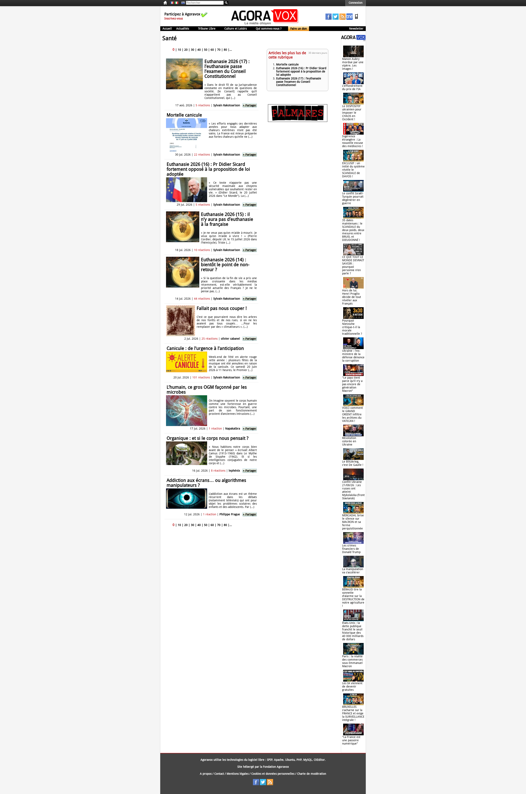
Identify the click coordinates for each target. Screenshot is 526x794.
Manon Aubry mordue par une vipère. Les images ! (352, 63)
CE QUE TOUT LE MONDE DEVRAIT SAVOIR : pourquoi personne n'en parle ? (353, 265)
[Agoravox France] (172, 2)
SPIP (269, 759)
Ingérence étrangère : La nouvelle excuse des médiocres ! (352, 141)
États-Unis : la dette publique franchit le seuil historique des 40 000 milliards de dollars (352, 631)
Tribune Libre (207, 28)
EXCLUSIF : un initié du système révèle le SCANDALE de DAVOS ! (353, 170)
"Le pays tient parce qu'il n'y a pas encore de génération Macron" (352, 384)
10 (179, 49)
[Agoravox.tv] (353, 40)
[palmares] (297, 121)
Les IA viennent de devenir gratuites (352, 686)
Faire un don (298, 28)
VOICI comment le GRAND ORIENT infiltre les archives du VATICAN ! (352, 414)
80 (225, 49)
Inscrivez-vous (173, 18)
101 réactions (201, 377)
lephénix (234, 470)
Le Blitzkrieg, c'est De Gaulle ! (352, 463)
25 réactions (210, 338)
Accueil (167, 28)
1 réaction (215, 428)
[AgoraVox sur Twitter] (335, 18)
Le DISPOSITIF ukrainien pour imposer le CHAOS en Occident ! (351, 112)
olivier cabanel (230, 338)
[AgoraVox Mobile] (356, 18)
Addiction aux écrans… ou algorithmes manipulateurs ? (206, 483)
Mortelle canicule (184, 115)
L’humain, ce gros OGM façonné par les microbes (207, 390)
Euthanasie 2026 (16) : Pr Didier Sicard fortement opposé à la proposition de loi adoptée (208, 169)
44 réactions (202, 298)
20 (186, 49)
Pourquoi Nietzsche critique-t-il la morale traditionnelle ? (352, 327)
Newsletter (356, 28)
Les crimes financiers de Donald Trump (351, 549)
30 (192, 49)
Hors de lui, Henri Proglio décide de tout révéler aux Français (351, 297)
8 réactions (218, 470)
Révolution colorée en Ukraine (349, 441)
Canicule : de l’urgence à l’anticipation (205, 348)
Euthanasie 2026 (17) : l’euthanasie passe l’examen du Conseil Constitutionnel (227, 69)
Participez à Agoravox (182, 14)
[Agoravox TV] (182, 2)
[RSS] (342, 18)
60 (212, 49)
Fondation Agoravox (276, 766)
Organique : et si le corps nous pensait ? (207, 438)
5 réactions (203, 105)
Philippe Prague (229, 514)
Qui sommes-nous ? (268, 28)
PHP (299, 759)
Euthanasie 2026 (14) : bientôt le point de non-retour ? (225, 264)
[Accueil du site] (265, 24)
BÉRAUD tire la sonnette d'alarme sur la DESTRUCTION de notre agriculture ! (353, 597)
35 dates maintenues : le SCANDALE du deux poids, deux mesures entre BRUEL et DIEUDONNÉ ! (353, 230)
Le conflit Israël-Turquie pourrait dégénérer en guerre (352, 198)
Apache (279, 759)
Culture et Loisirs (235, 28)
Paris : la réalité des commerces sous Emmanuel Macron (352, 661)
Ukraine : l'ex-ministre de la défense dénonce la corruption (353, 355)
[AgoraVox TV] (349, 18)
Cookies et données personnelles (272, 773)
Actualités (182, 28)
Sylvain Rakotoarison (226, 105)
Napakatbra (232, 428)
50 (205, 49)
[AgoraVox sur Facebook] (328, 18)
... (231, 49)
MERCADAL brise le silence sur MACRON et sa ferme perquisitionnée (353, 522)
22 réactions (202, 154)
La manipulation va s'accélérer (352, 570)
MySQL (307, 759)
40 (199, 49)
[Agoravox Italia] (176, 2)
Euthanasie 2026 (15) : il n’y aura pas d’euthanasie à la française (227, 219)
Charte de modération (311, 773)
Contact (219, 773)
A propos (206, 773)
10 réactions (202, 250)
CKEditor (319, 759)
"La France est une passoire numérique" (351, 740)
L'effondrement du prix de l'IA (352, 87)
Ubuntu (290, 759)
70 (218, 49)
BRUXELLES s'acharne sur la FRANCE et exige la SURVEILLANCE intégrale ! (353, 713)
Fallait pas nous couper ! (222, 308)
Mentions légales (238, 773)
